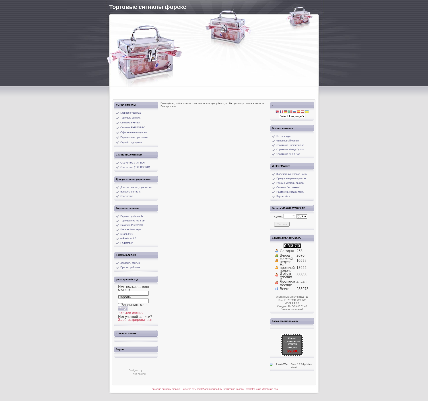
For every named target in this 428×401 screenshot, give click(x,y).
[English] (277, 112)
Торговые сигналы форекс (147, 7)
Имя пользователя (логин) (133, 288)
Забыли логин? (130, 313)
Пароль (124, 297)
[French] (281, 112)
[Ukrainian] (307, 112)
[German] (286, 112)
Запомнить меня (134, 305)
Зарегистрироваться (135, 319)
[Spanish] (298, 112)
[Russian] (294, 112)
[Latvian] (303, 112)
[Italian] (290, 112)
